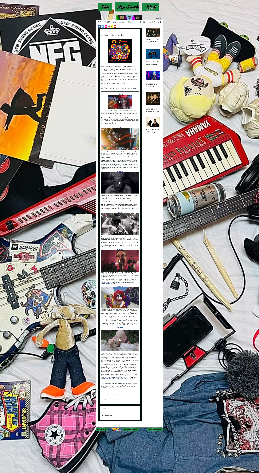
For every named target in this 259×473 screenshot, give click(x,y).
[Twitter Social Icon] (103, 26)
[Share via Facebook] (101, 399)
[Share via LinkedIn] (108, 399)
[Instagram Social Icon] (106, 26)
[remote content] (120, 158)
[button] (116, 429)
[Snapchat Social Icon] (112, 26)
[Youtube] (106, 429)
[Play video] (120, 102)
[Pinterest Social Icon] (109, 26)
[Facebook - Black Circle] (98, 429)
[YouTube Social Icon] (115, 26)
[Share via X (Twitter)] (105, 399)
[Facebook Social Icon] (99, 26)
